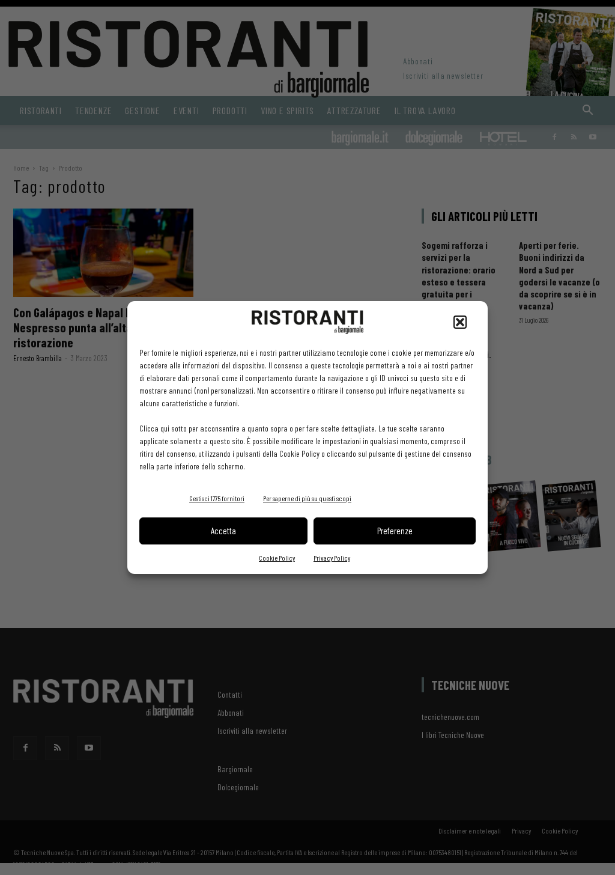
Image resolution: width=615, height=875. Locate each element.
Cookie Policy (277, 557)
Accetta (223, 530)
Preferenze (395, 530)
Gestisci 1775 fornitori (216, 498)
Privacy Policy (332, 557)
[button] (460, 322)
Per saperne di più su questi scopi (307, 498)
